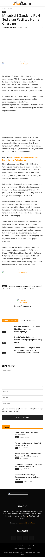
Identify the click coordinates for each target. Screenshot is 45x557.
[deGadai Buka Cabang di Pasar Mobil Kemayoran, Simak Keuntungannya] (7, 329)
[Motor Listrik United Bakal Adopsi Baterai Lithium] (7, 435)
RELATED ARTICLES (10, 321)
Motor (17, 437)
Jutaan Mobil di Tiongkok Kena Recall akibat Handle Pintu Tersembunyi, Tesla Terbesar (27, 350)
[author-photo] (22, 302)
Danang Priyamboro (10, 27)
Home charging (36, 286)
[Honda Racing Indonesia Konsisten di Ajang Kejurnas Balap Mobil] (7, 340)
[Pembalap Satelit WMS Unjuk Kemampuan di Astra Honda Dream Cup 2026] (7, 477)
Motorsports (19, 481)
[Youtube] (31, 538)
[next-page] (7, 358)
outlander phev (17, 289)
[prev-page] (3, 358)
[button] (3, 3)
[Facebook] (18, 310)
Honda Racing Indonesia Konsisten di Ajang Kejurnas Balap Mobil (28, 339)
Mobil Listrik (6, 289)
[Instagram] (22, 310)
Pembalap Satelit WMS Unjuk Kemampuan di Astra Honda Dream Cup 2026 (27, 477)
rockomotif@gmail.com (26, 523)
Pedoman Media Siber (18, 546)
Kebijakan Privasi (32, 546)
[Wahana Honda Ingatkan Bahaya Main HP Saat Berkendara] (7, 446)
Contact (29, 548)
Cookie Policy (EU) (19, 548)
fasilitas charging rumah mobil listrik (19, 286)
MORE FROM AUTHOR (27, 321)
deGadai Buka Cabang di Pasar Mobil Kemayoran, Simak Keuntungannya (27, 329)
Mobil (10, 8)
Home (4, 8)
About (8, 546)
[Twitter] (27, 310)
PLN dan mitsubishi (29, 289)
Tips (17, 448)
